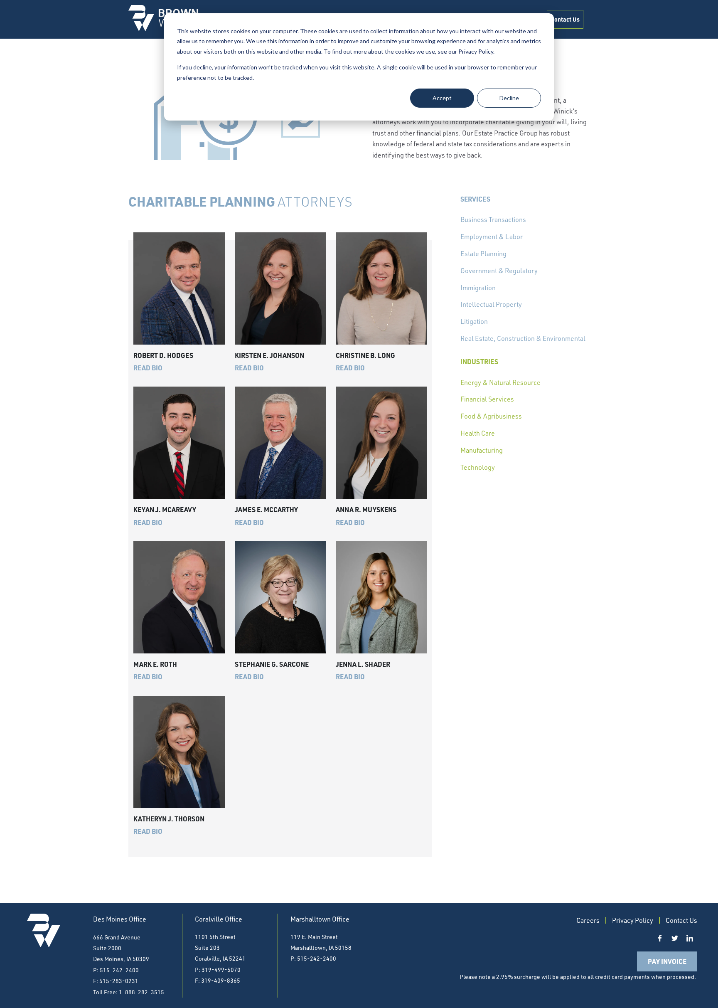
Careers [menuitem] (588, 920)
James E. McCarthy (266, 509)
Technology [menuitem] (477, 467)
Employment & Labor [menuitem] (491, 236)
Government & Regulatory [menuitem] (499, 270)
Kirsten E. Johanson (269, 355)
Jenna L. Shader (363, 664)
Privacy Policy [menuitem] (632, 920)
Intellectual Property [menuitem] (491, 304)
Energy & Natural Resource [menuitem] (500, 382)
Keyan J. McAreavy (164, 509)
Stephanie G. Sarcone (272, 664)
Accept (442, 97)
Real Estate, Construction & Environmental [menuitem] (522, 338)
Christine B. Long (365, 355)
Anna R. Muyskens (366, 509)
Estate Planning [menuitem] (483, 253)
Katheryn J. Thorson (168, 818)
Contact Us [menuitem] (565, 19)
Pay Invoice (667, 961)
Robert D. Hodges (163, 355)
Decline (509, 97)
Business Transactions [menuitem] (493, 219)
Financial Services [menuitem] (487, 399)
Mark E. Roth (155, 664)
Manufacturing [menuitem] (481, 450)
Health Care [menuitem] (477, 433)
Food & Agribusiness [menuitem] (491, 416)
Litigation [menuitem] (474, 321)
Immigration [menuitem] (478, 287)
